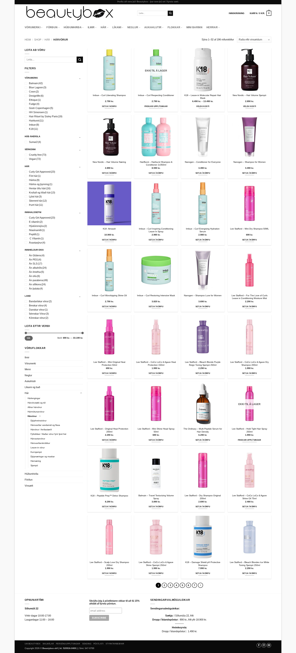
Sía (28, 338)
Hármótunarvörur (36, 411)
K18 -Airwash (109, 228)
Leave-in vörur (38, 447)
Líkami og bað (32, 387)
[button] (260, 13)
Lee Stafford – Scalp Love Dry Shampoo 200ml (109, 563)
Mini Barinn (194, 27)
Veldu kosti (202, 106)
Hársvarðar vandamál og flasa (45, 425)
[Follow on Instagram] (263, 645)
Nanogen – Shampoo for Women (249, 162)
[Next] (200, 585)
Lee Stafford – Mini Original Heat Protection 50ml (109, 363)
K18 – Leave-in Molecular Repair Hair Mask (202, 96)
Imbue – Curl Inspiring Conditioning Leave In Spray (156, 230)
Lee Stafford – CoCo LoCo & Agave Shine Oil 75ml (249, 497)
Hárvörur (32, 416)
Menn (28, 369)
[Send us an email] (269, 645)
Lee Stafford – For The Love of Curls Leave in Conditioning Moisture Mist (249, 297)
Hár (103, 27)
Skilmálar (48, 644)
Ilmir (91, 27)
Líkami (116, 27)
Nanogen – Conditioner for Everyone (203, 162)
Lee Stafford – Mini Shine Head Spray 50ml (156, 430)
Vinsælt (29, 485)
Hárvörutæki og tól (36, 402)
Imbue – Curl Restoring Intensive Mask (156, 295)
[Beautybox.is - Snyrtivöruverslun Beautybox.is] (79, 13)
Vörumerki (32, 27)
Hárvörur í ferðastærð (41, 429)
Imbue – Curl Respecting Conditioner (156, 95)
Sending (86, 644)
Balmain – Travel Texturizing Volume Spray (156, 497)
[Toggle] (81, 393)
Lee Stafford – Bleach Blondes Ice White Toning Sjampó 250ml (249, 563)
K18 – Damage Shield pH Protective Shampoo (202, 563)
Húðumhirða (73, 27)
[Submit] (170, 13)
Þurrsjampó (36, 452)
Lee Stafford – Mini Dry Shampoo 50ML (249, 228)
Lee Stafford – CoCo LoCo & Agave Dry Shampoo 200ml (249, 363)
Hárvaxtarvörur (38, 438)
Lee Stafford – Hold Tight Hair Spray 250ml (249, 430)
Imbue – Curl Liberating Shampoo (109, 95)
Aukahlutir (152, 27)
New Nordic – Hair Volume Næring (109, 162)
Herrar (212, 27)
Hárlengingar (34, 398)
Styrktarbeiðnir (115, 644)
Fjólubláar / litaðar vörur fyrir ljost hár (48, 434)
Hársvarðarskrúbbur (40, 443)
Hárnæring (36, 461)
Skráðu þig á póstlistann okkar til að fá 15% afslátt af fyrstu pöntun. (114, 602)
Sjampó (34, 465)
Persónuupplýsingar (68, 644)
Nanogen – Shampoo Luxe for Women (203, 295)
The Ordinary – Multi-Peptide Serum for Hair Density (202, 430)
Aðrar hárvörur (35, 407)
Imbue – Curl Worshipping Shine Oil (109, 295)
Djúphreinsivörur (39, 420)
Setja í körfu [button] (109, 106)
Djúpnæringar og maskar (43, 456)
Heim (28, 39)
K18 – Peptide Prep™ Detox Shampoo (109, 495)
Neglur (132, 27)
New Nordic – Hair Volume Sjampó (249, 95)
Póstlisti (98, 644)
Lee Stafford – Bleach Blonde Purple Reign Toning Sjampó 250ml (202, 363)
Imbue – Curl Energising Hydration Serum (203, 230)
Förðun (52, 27)
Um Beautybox (32, 644)
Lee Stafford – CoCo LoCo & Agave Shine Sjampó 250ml (156, 563)
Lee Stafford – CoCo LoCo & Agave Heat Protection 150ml (156, 363)
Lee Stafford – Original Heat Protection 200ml (109, 430)
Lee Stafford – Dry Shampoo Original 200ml (203, 497)
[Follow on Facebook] (259, 645)
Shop (37, 39)
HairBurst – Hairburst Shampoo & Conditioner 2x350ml (156, 163)
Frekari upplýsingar (156, 106)
